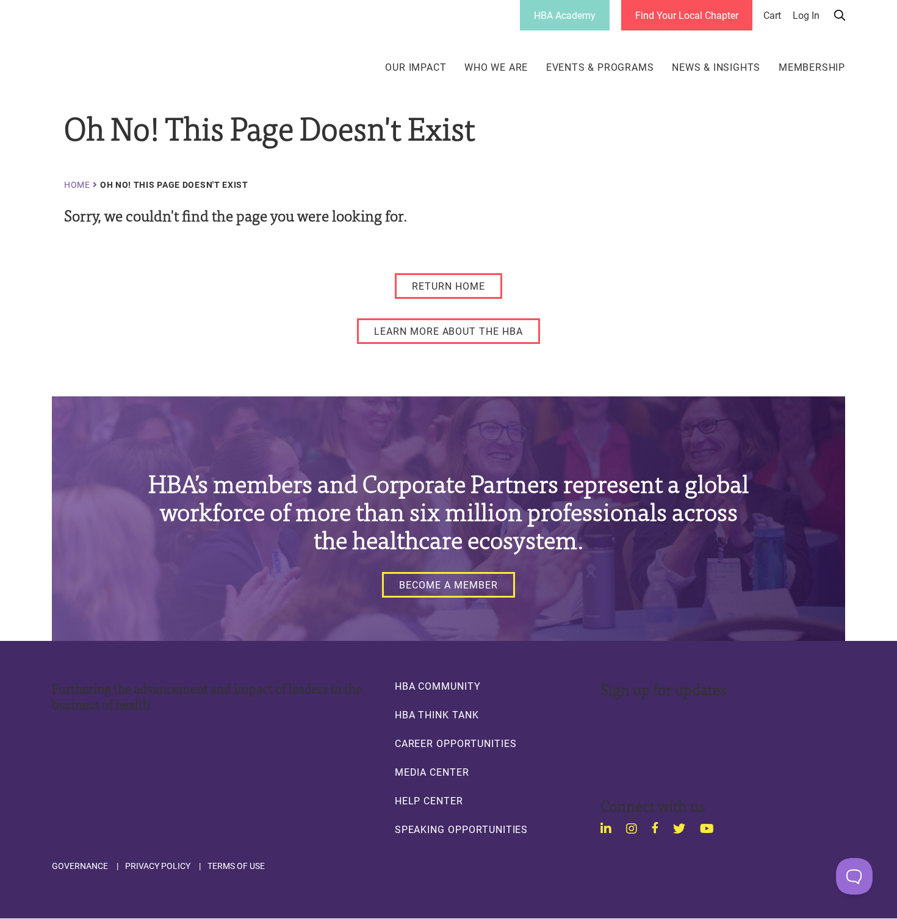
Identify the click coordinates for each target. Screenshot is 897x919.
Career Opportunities (456, 743)
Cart (772, 15)
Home (77, 184)
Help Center (429, 801)
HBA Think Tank (437, 715)
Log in (806, 15)
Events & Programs (600, 67)
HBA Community (438, 686)
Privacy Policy (157, 865)
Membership (812, 67)
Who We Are (496, 67)
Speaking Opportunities (461, 829)
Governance (80, 865)
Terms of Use (236, 865)
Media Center (432, 772)
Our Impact (415, 67)
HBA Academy (565, 15)
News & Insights (716, 67)
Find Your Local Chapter (686, 15)
